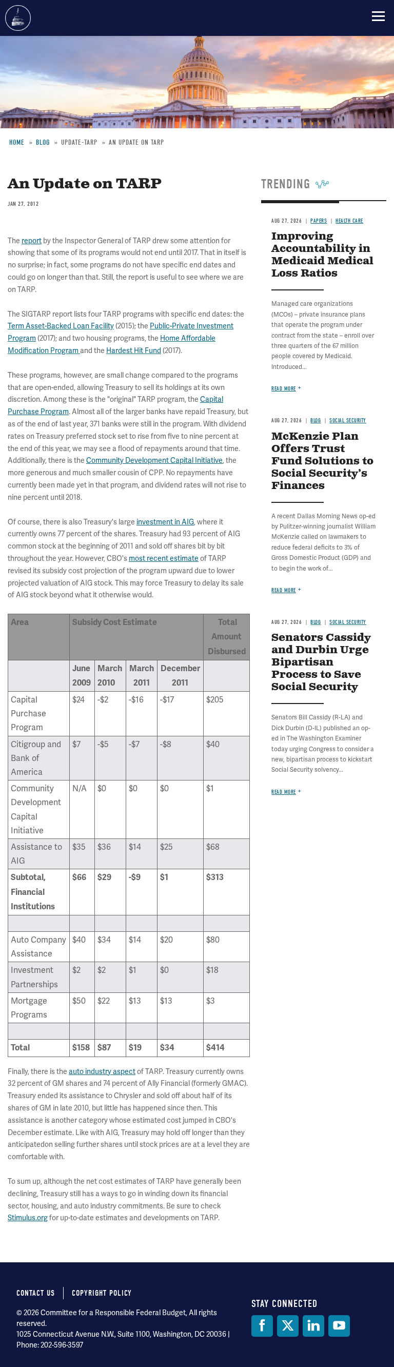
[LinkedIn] (313, 1326)
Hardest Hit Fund (133, 350)
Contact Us (35, 1293)
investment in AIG (165, 521)
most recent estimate (164, 558)
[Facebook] (262, 1326)
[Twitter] (288, 1326)
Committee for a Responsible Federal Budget (18, 18)
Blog (315, 420)
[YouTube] (339, 1326)
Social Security (347, 420)
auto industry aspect (102, 1071)
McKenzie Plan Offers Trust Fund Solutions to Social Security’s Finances (322, 461)
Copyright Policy (102, 1293)
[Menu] (378, 16)
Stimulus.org (28, 1217)
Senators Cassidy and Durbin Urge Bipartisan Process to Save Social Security (321, 662)
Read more (283, 388)
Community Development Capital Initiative (154, 460)
